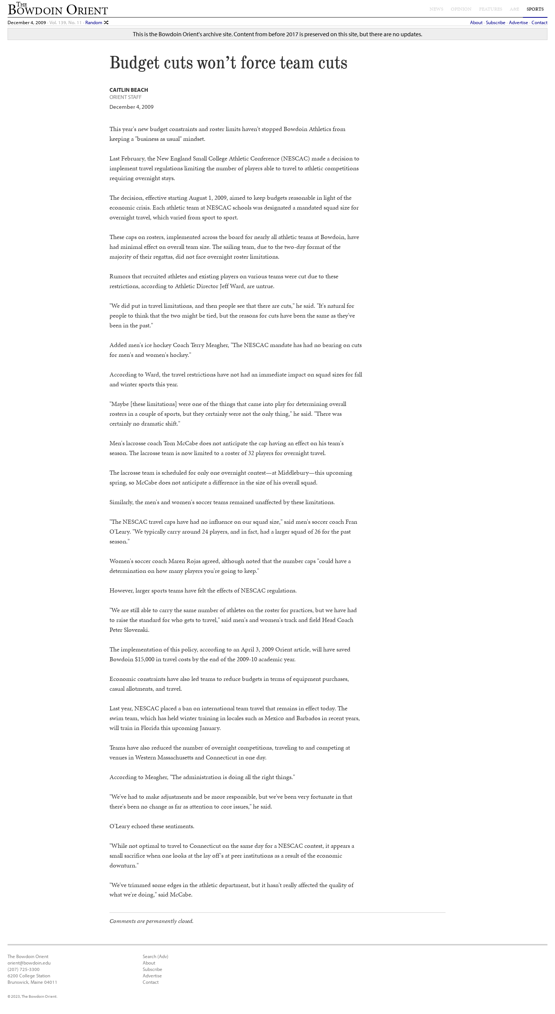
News (436, 9)
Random (94, 22)
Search (149, 956)
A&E (514, 9)
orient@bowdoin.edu (29, 962)
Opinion (461, 9)
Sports (535, 9)
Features (490, 9)
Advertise (518, 22)
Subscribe (496, 22)
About (476, 22)
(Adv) (162, 956)
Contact (539, 22)
